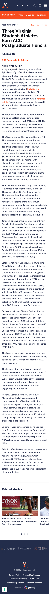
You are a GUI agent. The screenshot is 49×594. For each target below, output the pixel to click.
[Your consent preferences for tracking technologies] (4, 589)
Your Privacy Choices (15, 583)
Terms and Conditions (18, 579)
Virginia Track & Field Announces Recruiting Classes (19, 522)
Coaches (30, 15)
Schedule (41, 15)
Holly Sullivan (33, 89)
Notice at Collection (34, 583)
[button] (21, 534)
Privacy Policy (14, 575)
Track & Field (8, 518)
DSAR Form (34, 579)
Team (21, 15)
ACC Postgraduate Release (15, 60)
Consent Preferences (31, 575)
